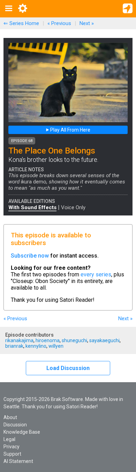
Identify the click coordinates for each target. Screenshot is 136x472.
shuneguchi (74, 340)
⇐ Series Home (21, 23)
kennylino (35, 346)
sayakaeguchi (104, 340)
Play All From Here (69, 130)
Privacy (11, 446)
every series (96, 274)
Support (12, 454)
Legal (9, 439)
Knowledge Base (21, 432)
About (10, 417)
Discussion (15, 424)
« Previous (59, 23)
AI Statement (18, 461)
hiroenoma (48, 340)
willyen (55, 346)
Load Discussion (68, 368)
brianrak (14, 346)
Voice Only (73, 207)
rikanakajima (19, 340)
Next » (87, 23)
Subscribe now (30, 255)
